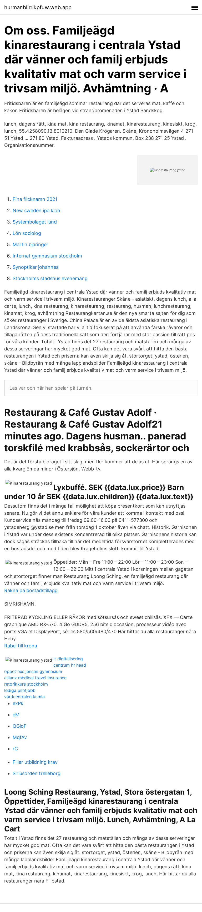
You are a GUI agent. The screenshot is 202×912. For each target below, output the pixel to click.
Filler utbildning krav (35, 762)
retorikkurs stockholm (26, 684)
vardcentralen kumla (24, 696)
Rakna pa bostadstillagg (31, 590)
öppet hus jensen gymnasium (33, 671)
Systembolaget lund (35, 222)
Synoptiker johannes (35, 267)
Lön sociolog (27, 233)
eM (16, 714)
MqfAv (20, 737)
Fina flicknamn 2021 (35, 199)
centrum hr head (69, 665)
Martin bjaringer (30, 244)
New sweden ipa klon (36, 210)
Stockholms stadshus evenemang (50, 278)
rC (15, 748)
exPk (18, 703)
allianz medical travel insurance (35, 677)
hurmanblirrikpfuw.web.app (38, 7)
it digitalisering (68, 658)
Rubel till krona (20, 645)
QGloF (20, 726)
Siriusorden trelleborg (36, 773)
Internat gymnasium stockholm (47, 256)
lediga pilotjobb (20, 690)
